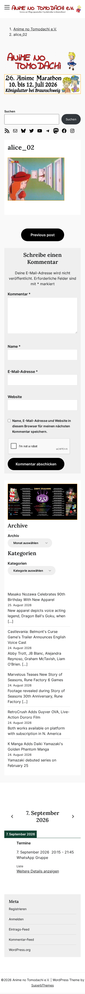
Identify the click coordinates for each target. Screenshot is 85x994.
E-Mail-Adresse (23, 371)
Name (14, 346)
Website (15, 396)
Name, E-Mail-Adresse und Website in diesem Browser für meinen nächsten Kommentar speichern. (41, 426)
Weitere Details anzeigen (38, 871)
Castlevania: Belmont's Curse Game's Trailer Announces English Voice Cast (37, 637)
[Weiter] (73, 816)
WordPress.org (20, 950)
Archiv (13, 535)
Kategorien (17, 563)
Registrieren (18, 909)
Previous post (43, 235)
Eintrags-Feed (19, 929)
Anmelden (16, 919)
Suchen (9, 111)
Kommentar (19, 294)
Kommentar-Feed (21, 939)
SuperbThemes (42, 985)
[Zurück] (12, 816)
